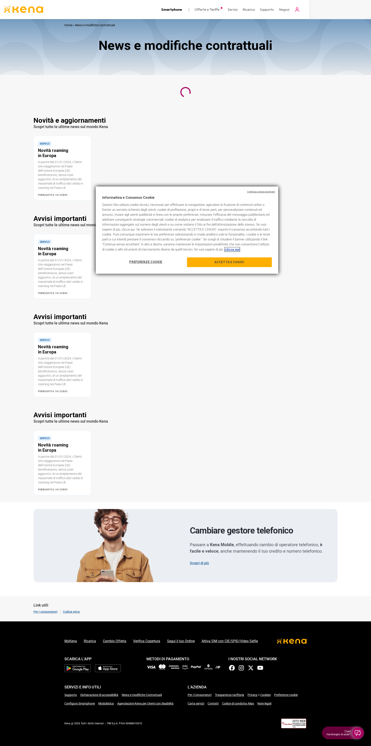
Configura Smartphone (79, 703)
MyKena (70, 641)
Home (68, 25)
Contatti (213, 703)
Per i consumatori (45, 611)
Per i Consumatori (199, 695)
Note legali (264, 703)
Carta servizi (196, 703)
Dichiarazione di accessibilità (99, 695)
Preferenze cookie (286, 695)
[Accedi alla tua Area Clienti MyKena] (297, 9)
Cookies (265, 695)
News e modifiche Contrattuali (142, 695)
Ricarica (90, 641)
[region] (187, 230)
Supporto (70, 695)
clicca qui (232, 249)
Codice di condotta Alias (238, 703)
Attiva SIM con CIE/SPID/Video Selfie (230, 641)
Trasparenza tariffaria (229, 695)
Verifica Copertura (146, 641)
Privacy (252, 695)
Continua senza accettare (261, 191)
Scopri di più (199, 563)
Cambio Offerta (114, 641)
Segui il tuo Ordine (181, 641)
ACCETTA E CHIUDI (229, 262)
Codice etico (71, 611)
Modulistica (106, 703)
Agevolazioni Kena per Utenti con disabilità (145, 703)
